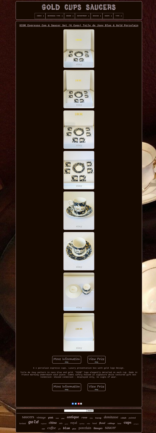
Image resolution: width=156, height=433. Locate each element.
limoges (98, 428)
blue (66, 428)
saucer (110, 427)
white (88, 423)
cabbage (111, 423)
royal (73, 422)
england (43, 423)
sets (60, 423)
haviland (22, 423)
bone (119, 423)
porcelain (85, 428)
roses (57, 418)
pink (50, 417)
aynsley (81, 423)
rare (43, 429)
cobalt (123, 418)
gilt (59, 429)
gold (33, 422)
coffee (51, 428)
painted (132, 417)
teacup (98, 418)
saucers (28, 417)
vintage (41, 417)
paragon (136, 424)
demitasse (111, 417)
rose (84, 417)
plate (74, 429)
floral (102, 423)
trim (91, 418)
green (66, 424)
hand (94, 423)
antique (73, 417)
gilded (62, 418)
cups (127, 422)
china (53, 422)
